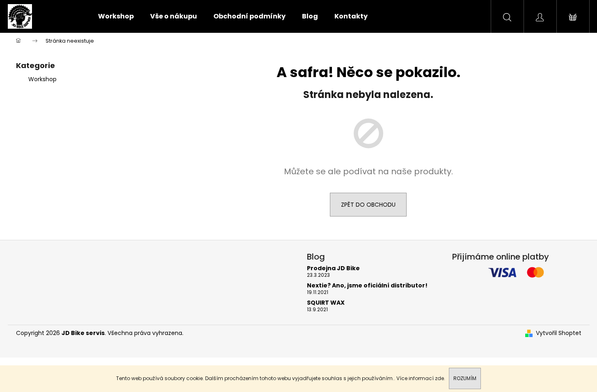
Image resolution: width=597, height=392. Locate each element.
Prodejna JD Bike (333, 268)
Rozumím (464, 378)
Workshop (42, 79)
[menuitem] (116, 16)
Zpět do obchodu (368, 205)
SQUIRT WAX (326, 303)
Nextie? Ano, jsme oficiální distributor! (367, 286)
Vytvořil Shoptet (558, 333)
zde (439, 378)
